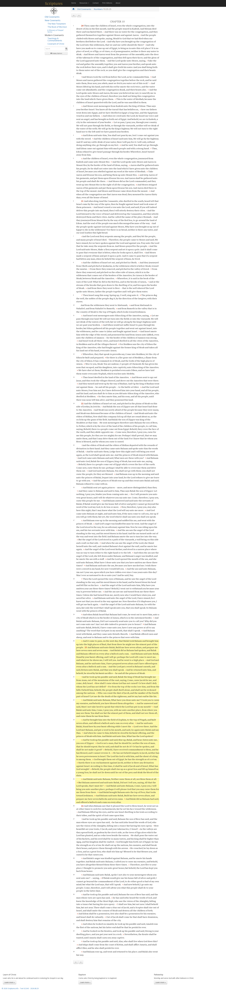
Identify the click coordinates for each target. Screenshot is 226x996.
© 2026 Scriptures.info (10, 988)
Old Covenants (52, 16)
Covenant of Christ (56, 44)
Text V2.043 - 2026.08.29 (29, 988)
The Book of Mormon (57, 27)
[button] (56, 53)
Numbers (98, 9)
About (118, 3)
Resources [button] (83, 3)
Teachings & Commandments (55, 39)
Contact (96, 3)
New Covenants (52, 20)
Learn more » (9, 982)
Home (73, 3)
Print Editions (107, 3)
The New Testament (57, 23)
